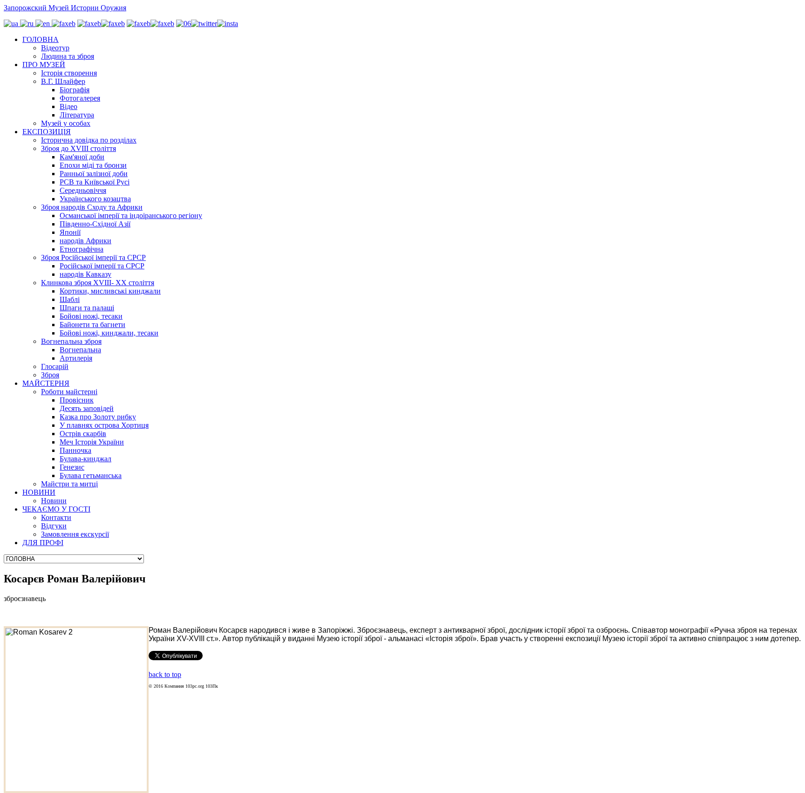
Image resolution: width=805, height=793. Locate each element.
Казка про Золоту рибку (98, 417)
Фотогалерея (80, 98)
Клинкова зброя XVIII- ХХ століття (97, 283)
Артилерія (76, 358)
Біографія (74, 90)
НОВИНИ (38, 492)
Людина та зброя (67, 56)
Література (77, 115)
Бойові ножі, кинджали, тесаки (109, 333)
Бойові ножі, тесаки (91, 316)
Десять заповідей (87, 408)
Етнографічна (81, 249)
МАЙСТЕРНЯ (45, 383)
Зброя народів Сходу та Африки (92, 207)
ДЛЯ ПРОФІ (42, 543)
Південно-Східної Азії (95, 224)
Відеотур (55, 48)
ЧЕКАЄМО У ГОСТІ (56, 509)
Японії (70, 232)
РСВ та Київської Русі (95, 182)
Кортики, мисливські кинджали (110, 291)
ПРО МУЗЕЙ (43, 64)
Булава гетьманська (91, 475)
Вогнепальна (80, 350)
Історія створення (69, 73)
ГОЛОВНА (40, 39)
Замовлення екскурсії (75, 534)
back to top (165, 674)
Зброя (50, 375)
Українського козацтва (95, 199)
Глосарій (54, 366)
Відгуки (54, 526)
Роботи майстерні (69, 392)
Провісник (77, 400)
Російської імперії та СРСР (102, 266)
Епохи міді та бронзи (93, 165)
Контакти (56, 517)
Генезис (72, 467)
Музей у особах (65, 123)
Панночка (75, 450)
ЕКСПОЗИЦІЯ (46, 132)
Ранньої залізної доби (94, 174)
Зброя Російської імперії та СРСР (93, 257)
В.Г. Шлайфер (63, 81)
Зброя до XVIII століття (78, 148)
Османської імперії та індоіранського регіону (131, 215)
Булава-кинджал (85, 459)
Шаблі (70, 299)
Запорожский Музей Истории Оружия (65, 8)
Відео (68, 106)
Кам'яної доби (82, 157)
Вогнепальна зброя (71, 341)
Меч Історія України (92, 442)
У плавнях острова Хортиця (104, 425)
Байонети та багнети (92, 324)
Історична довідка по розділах (88, 140)
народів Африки (85, 241)
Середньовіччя (83, 190)
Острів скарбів (83, 434)
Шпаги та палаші (87, 308)
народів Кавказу (85, 274)
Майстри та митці (69, 484)
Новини (54, 501)
